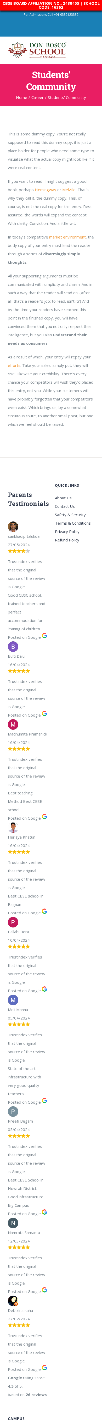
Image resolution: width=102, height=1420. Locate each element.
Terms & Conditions (73, 523)
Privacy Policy (67, 531)
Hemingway (45, 189)
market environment (67, 237)
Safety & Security (70, 514)
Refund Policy (67, 539)
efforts (14, 365)
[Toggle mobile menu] (92, 49)
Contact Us (65, 506)
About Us (63, 497)
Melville (69, 189)
